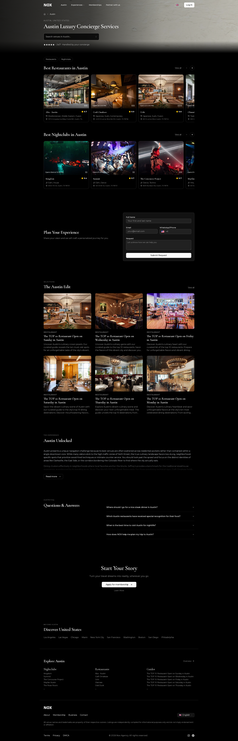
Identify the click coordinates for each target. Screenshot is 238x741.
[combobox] (178, 5)
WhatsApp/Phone (168, 227)
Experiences (76, 5)
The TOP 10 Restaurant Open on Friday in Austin (168, 679)
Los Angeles (49, 637)
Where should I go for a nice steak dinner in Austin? (132, 507)
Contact (84, 715)
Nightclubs (66, 59)
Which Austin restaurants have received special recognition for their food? (143, 516)
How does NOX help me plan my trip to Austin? (130, 534)
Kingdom (48, 673)
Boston (141, 637)
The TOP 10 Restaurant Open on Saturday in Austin (169, 682)
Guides (151, 669)
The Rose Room (51, 685)
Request (130, 238)
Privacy (56, 735)
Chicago (75, 637)
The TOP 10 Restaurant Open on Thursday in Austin (169, 685)
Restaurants (51, 59)
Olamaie (98, 682)
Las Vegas (63, 637)
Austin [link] (52, 14)
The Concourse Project (53, 679)
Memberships (95, 5)
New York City (97, 637)
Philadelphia (167, 637)
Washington (129, 637)
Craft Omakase (101, 676)
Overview (187, 661)
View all (178, 68)
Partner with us (113, 5)
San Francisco (113, 637)
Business (72, 715)
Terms (47, 735)
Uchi (97, 679)
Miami (84, 637)
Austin (64, 5)
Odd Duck (99, 685)
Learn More (119, 590)
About (47, 715)
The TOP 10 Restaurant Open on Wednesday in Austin (170, 676)
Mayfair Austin (50, 682)
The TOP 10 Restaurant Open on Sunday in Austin (168, 673)
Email (128, 227)
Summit (47, 676)
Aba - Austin (100, 673)
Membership (59, 715)
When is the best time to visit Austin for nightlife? (131, 525)
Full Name (130, 217)
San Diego (153, 637)
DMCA (66, 735)
